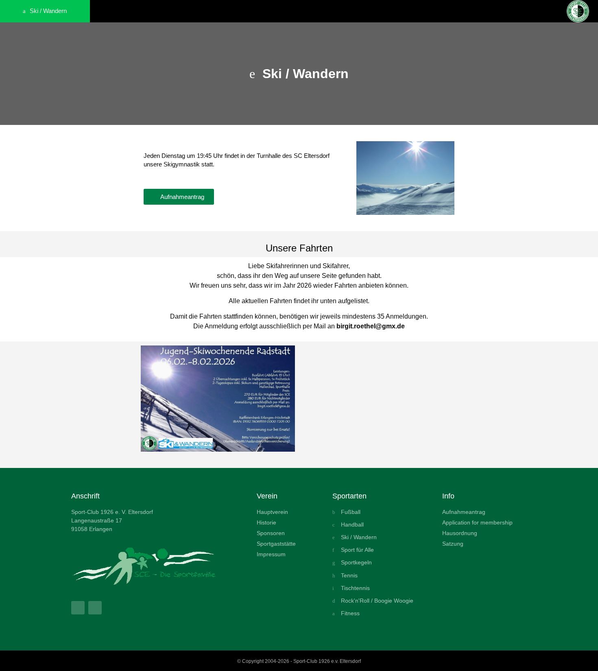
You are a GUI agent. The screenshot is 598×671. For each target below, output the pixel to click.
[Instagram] (95, 607)
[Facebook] (78, 607)
